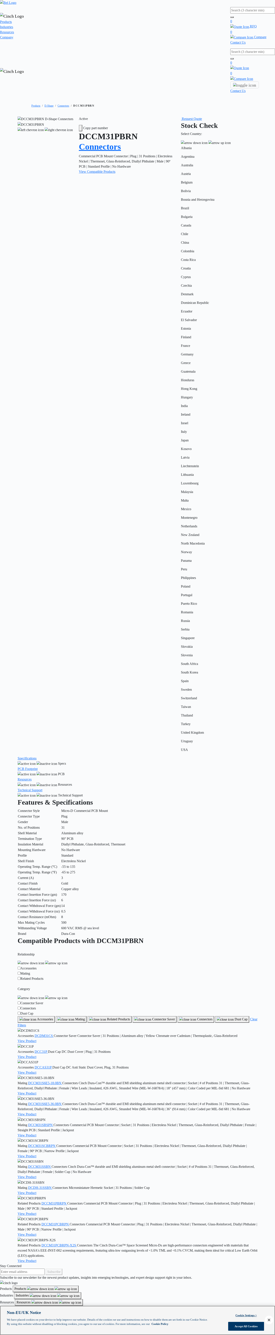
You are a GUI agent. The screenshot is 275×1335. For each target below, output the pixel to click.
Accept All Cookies (246, 1326)
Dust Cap (26, 1013)
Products (6, 22)
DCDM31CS (44, 1036)
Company (6, 37)
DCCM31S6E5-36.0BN (45, 1104)
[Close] (269, 1320)
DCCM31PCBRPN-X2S (59, 1245)
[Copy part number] (80, 128)
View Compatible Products (97, 171)
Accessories (28, 968)
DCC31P (41, 1051)
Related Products (31, 978)
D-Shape (48, 105)
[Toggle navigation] (244, 84)
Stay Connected (10, 1266)
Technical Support (30, 790)
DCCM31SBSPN (40, 1125)
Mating (25, 973)
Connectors (63, 105)
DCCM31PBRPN (54, 1203)
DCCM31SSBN (40, 1166)
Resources (7, 32)
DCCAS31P (43, 1067)
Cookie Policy (159, 1323)
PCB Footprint (28, 769)
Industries (6, 27)
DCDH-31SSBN (40, 1188)
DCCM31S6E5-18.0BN (45, 1083)
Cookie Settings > (246, 1315)
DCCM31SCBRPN (42, 1146)
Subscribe (54, 1272)
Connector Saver (31, 1003)
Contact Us (238, 42)
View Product (27, 1041)
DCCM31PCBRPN (55, 1224)
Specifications (27, 758)
